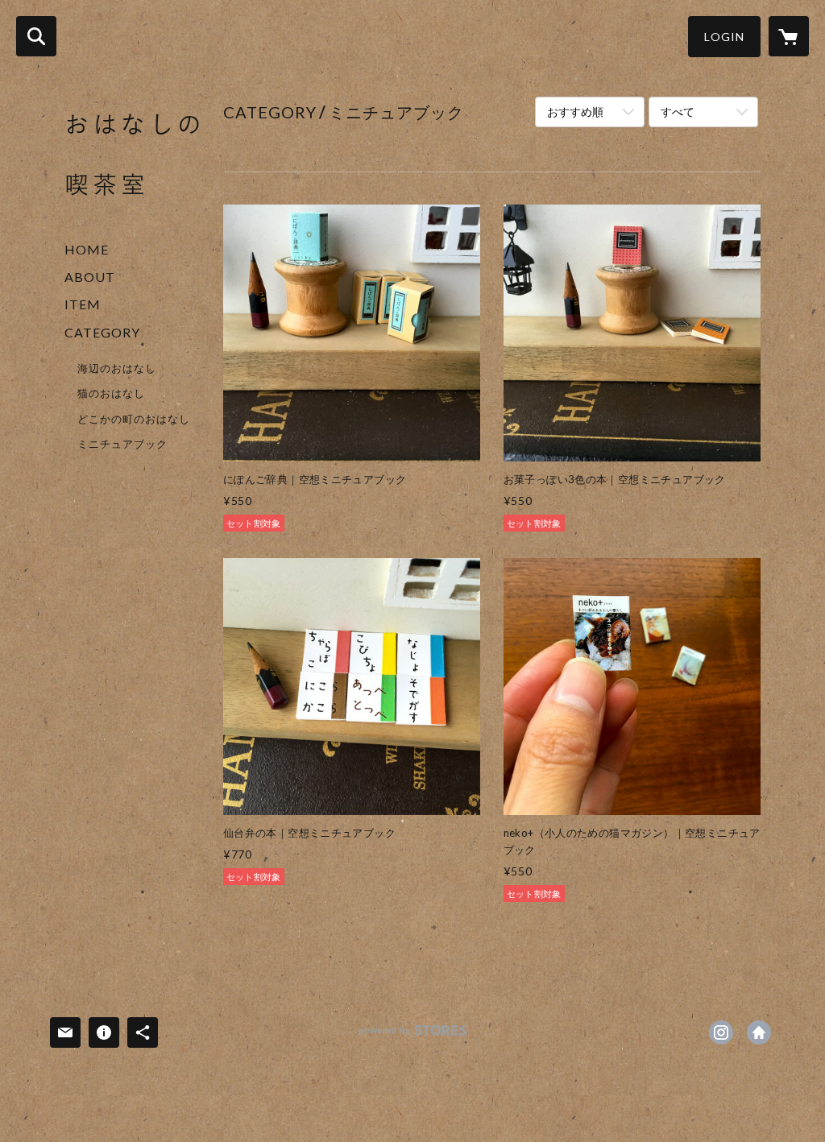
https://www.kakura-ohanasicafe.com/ (759, 1032)
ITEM (82, 304)
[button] (724, 36)
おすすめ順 (575, 111)
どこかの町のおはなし (133, 418)
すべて (677, 111)
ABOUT (89, 276)
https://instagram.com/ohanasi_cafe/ (721, 1032)
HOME (86, 249)
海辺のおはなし (116, 368)
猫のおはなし (111, 393)
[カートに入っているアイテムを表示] (789, 36)
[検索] (36, 36)
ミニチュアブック (122, 443)
